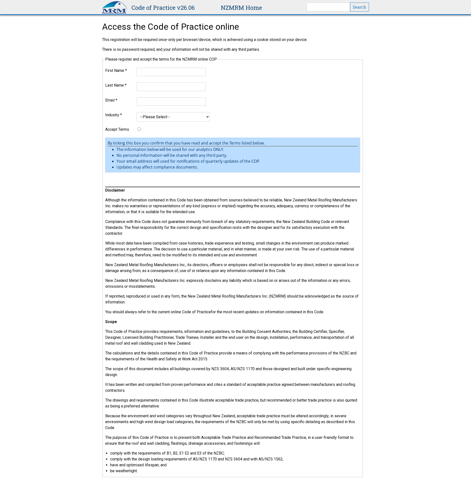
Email (111, 100)
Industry (113, 115)
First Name (116, 70)
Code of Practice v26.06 (163, 8)
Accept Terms (117, 129)
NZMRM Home (241, 8)
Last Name (116, 85)
